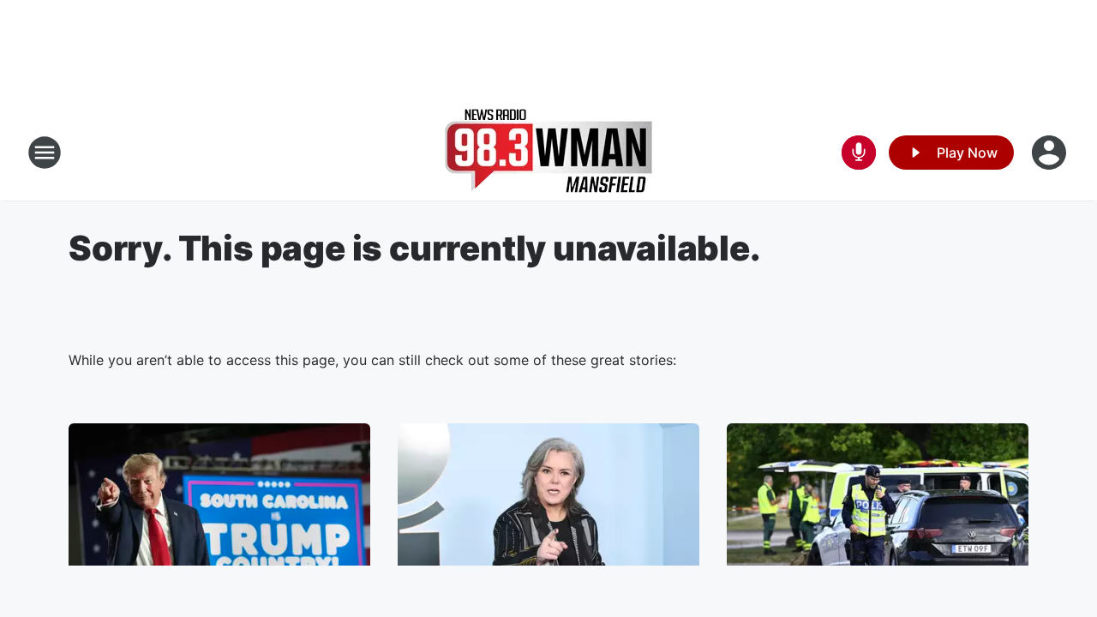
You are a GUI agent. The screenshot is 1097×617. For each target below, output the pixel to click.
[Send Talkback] (859, 152)
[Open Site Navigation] (44, 152)
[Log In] (1051, 152)
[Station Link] (548, 152)
